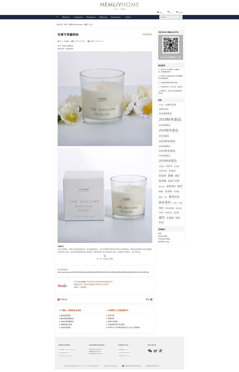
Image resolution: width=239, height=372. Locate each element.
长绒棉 (170, 217)
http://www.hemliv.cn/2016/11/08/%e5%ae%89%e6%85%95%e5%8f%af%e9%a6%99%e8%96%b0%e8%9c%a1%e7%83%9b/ (103, 272)
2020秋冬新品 (168, 130)
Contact (180, 12)
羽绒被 (161, 212)
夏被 (170, 175)
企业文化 (128, 17)
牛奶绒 (176, 191)
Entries (162, 236)
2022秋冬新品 (167, 141)
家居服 (162, 180)
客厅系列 (78, 17)
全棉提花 (172, 171)
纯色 (161, 208)
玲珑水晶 (64, 299)
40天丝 (161, 105)
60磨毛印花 (163, 109)
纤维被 (180, 203)
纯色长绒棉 (169, 208)
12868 (161, 166)
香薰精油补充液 (66, 324)
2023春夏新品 (164, 146)
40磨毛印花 (170, 105)
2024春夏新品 (164, 156)
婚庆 (177, 175)
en (170, 12)
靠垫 (177, 218)
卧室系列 (66, 17)
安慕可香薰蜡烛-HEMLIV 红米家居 (96, 284)
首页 (57, 17)
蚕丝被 (176, 212)
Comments (164, 239)
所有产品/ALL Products (65, 355)
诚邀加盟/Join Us (123, 349)
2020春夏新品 (164, 125)
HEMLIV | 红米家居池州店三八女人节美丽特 (124, 327)
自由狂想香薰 (65, 327)
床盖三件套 (173, 181)
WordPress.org (163, 242)
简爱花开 (111, 318)
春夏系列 (171, 186)
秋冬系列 (165, 202)
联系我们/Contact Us (125, 355)
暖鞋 (147, 299)
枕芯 (179, 186)
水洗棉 (168, 191)
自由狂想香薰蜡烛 (67, 321)
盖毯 (161, 197)
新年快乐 (162, 186)
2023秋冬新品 (167, 150)
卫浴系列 (103, 17)
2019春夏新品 (165, 113)
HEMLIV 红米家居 (82, 366)
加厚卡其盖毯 (113, 321)
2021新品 (164, 136)
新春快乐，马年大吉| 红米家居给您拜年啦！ (170, 92)
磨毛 (165, 197)
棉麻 (161, 191)
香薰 (85, 24)
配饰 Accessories (75, 24)
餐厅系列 (90, 17)
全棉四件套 (163, 171)
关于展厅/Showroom (124, 352)
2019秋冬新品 (170, 119)
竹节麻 (175, 203)
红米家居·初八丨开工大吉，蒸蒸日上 (170, 87)
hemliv (66, 41)
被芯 (162, 217)
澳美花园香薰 (65, 315)
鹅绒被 (161, 222)
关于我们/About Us (64, 352)
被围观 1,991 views (97, 41)
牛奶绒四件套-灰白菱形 (116, 324)
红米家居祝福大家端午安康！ (168, 82)
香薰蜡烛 (83, 287)
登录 (159, 233)
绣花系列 (179, 208)
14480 (176, 166)
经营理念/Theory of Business (67, 349)
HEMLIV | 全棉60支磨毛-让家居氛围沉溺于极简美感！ (170, 77)
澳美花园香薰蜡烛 (67, 318)
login (160, 12)
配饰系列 (115, 17)
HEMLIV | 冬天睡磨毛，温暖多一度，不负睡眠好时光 (169, 71)
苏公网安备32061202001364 (133, 366)
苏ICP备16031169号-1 (152, 366)
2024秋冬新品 (168, 160)
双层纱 (162, 175)
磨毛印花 (174, 196)
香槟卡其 (111, 315)
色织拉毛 (168, 212)
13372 (169, 166)
